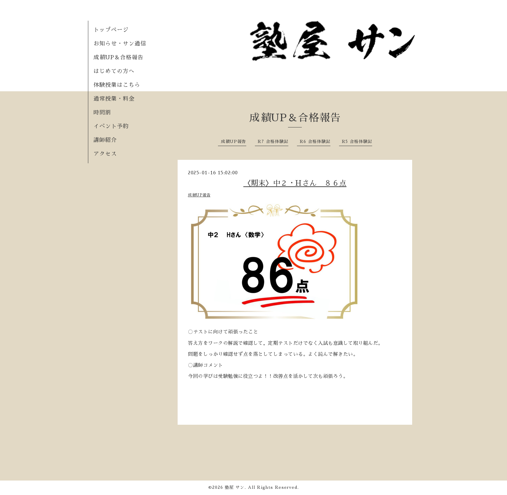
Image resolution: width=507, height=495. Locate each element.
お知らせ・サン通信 (119, 44)
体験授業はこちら (116, 85)
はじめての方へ (114, 71)
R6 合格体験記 (315, 142)
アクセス (105, 154)
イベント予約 (111, 126)
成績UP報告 (233, 142)
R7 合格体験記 (273, 142)
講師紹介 (105, 140)
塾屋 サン (235, 487)
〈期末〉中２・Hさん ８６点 (295, 183)
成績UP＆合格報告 (118, 57)
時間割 (102, 112)
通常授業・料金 (114, 99)
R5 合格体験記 (357, 142)
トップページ (111, 30)
